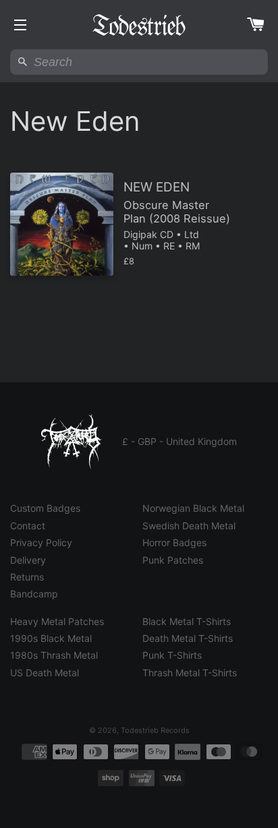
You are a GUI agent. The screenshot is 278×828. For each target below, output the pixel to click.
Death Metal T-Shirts (187, 638)
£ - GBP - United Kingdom (179, 441)
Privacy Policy (41, 542)
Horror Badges (174, 542)
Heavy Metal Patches (57, 621)
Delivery (28, 560)
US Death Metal (44, 672)
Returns (27, 577)
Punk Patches (172, 560)
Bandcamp (34, 593)
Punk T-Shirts (172, 655)
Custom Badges (45, 508)
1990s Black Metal (51, 638)
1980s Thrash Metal (54, 655)
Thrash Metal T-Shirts (189, 672)
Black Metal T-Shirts (186, 621)
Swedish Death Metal (188, 525)
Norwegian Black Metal (193, 508)
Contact (27, 525)
